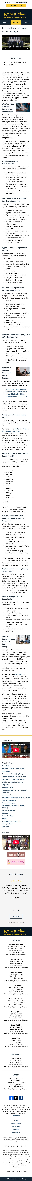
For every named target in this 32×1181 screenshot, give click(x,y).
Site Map (16, 1129)
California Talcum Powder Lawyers (14, 777)
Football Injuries (7, 787)
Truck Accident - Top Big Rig (11, 821)
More (26, 22)
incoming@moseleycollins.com (18, 968)
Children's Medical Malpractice (12, 782)
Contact (16, 22)
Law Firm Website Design (16, 1179)
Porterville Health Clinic (15, 394)
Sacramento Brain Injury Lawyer (13, 774)
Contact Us (16, 1133)
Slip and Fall (6, 813)
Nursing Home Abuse (9, 800)
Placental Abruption (9, 803)
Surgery (4, 818)
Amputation (6, 766)
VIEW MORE (16, 916)
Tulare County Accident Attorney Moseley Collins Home (16, 14)
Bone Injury (6, 771)
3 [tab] (18, 910)
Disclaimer (16, 1126)
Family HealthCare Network (16, 392)
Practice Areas (7, 763)
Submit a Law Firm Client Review (16, 922)
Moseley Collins (22, 1171)
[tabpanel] (16, 889)
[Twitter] (16, 1098)
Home (5, 22)
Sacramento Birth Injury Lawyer (13, 768)
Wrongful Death (7, 824)
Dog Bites (5, 785)
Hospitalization (7, 795)
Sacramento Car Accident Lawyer (13, 779)
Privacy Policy (16, 1123)
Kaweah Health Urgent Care (16, 396)
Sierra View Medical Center (16, 389)
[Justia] (21, 1098)
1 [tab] (13, 910)
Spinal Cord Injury (8, 816)
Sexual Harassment (8, 810)
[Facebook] (11, 1098)
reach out (18, 674)
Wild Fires (5, 827)
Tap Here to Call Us (16, 5)
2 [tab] (16, 910)
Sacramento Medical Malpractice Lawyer (16, 797)
